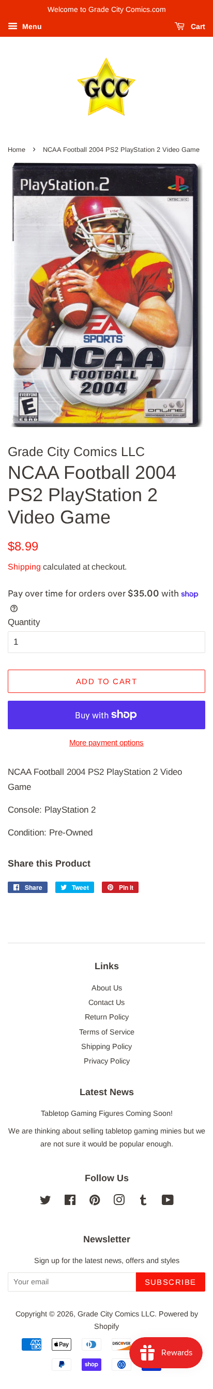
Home (16, 149)
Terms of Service (106, 1032)
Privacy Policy (107, 1061)
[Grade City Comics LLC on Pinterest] (94, 1202)
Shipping (24, 566)
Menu (31, 26)
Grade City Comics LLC (116, 1314)
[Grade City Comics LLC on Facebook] (70, 1202)
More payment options (106, 742)
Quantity (24, 622)
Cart (197, 26)
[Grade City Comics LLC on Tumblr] (143, 1202)
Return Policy (107, 1017)
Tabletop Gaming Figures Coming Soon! (107, 1113)
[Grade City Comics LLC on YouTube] (168, 1202)
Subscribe (171, 1282)
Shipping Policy (106, 1046)
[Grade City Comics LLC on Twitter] (45, 1202)
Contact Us (106, 1002)
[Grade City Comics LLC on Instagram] (119, 1202)
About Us (107, 988)
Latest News (107, 1092)
